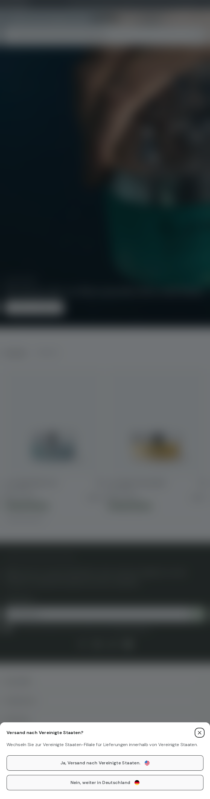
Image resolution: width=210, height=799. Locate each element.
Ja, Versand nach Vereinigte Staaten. (100, 763)
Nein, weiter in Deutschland (100, 782)
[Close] (199, 733)
